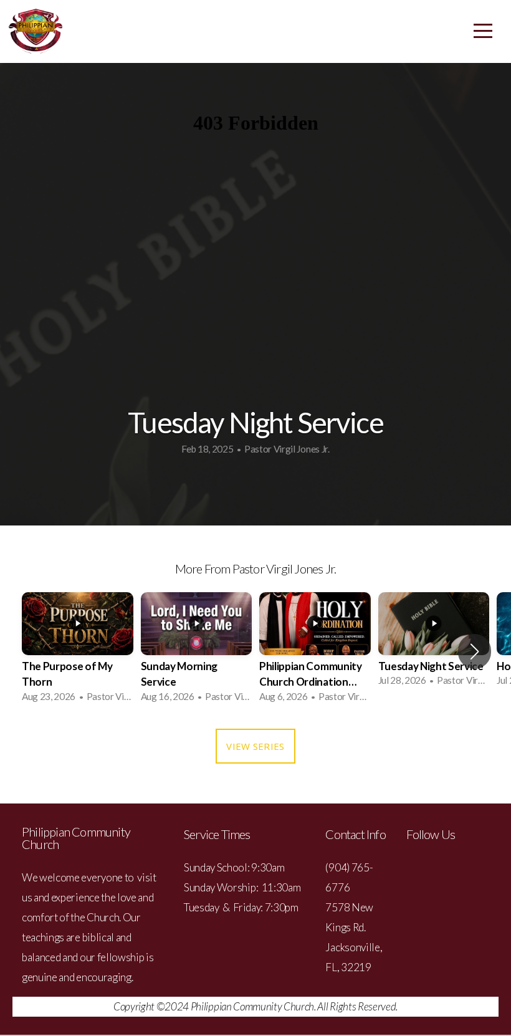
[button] (474, 651)
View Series (255, 746)
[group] (77, 651)
